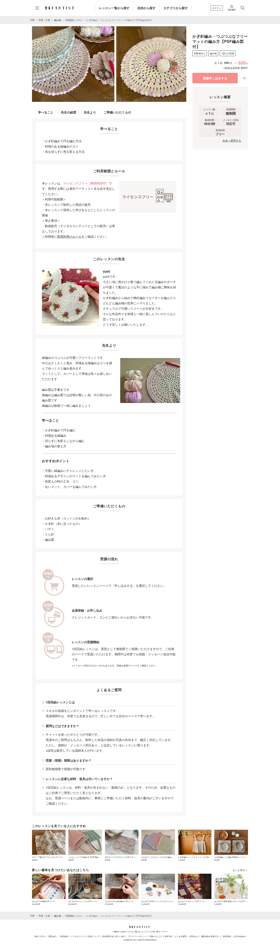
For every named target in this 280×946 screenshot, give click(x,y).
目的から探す (146, 8)
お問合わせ (193, 936)
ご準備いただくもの (117, 112)
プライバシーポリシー (137, 936)
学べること (45, 112)
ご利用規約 (63, 936)
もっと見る (239, 870)
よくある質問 (180, 936)
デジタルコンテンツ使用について (85, 936)
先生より (90, 112)
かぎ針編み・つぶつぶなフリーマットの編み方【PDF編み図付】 (119, 20)
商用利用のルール (69, 236)
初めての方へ (40, 936)
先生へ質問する (231, 140)
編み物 (57, 20)
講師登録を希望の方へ (210, 936)
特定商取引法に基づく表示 (113, 936)
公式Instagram (239, 936)
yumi (106, 271)
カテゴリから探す (175, 8)
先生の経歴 (68, 112)
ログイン (216, 8)
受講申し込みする (215, 78)
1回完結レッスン (73, 20)
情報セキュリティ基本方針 (160, 936)
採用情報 (226, 936)
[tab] (105, 98)
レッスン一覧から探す (114, 8)
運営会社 (52, 936)
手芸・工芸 (44, 20)
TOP (32, 20)
